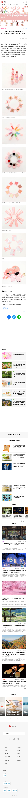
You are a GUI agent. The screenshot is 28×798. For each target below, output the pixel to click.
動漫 (5, 790)
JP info (18, 756)
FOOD (18, 753)
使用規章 (19, 760)
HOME (4, 4)
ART (22, 4)
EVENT (19, 750)
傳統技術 (15, 790)
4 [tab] (15, 719)
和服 (9, 790)
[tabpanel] (14, 706)
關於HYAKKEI (8, 760)
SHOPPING (7, 756)
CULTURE (16, 4)
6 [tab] (20, 719)
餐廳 (5, 775)
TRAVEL (9, 4)
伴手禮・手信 (7, 783)
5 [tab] (17, 719)
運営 (6, 763)
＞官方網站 (5, 308)
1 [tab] (8, 719)
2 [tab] (10, 719)
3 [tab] (13, 719)
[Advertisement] (14, 335)
